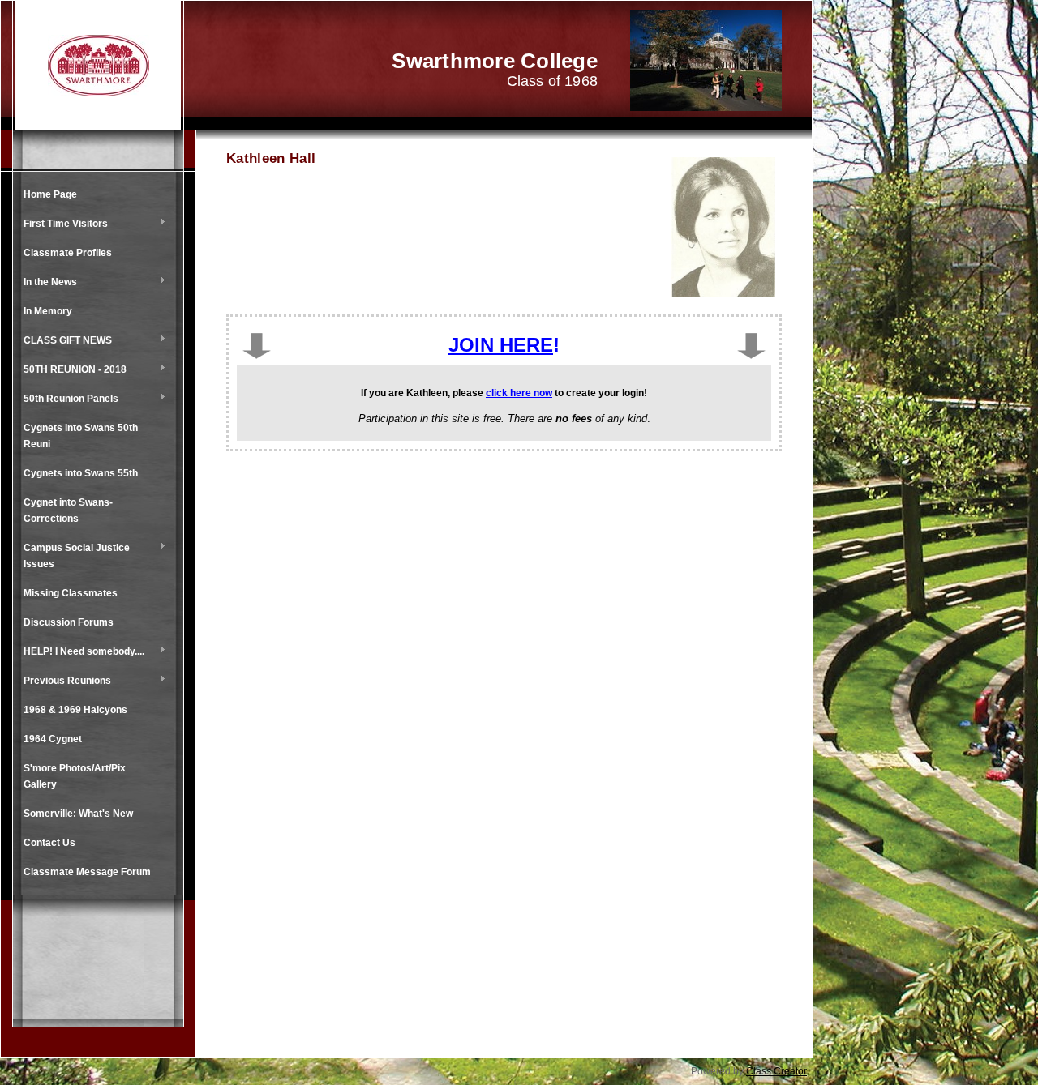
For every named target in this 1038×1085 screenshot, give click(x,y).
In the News (46, 282)
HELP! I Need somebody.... (79, 652)
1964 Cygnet (53, 739)
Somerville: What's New (78, 813)
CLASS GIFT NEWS (63, 341)
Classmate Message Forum (87, 872)
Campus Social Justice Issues (72, 556)
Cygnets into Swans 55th (81, 473)
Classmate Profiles (68, 252)
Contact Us (49, 842)
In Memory (48, 311)
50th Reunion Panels (66, 399)
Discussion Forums (69, 622)
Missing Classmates (71, 593)
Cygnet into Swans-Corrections (68, 510)
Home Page (50, 194)
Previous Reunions (63, 681)
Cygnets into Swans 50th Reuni (81, 436)
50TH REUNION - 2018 (71, 370)
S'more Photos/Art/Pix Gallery (75, 776)
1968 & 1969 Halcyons (75, 710)
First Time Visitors (61, 224)
